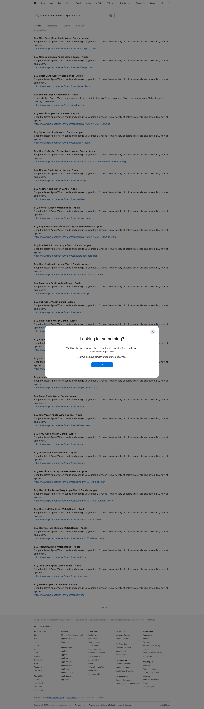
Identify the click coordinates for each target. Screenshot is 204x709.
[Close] (153, 332)
